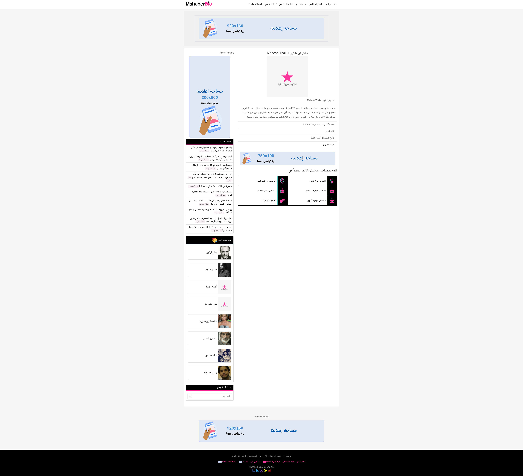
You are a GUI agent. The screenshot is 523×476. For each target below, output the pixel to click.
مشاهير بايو (301, 4)
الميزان (326, 145)
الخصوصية (252, 456)
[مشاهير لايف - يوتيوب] (269, 470)
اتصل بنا (263, 456)
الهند (328, 131)
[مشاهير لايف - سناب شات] (265, 470)
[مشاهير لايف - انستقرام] (261, 470)
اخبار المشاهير (315, 4)
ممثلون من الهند (269, 201)
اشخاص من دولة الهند (266, 181)
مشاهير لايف (330, 4)
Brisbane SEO (229, 462)
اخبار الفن (301, 462)
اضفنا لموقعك (275, 456)
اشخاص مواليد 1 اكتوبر (315, 191)
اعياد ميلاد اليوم (286, 4)
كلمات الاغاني (270, 4)
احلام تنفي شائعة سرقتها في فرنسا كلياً (215, 186)
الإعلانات (287, 456)
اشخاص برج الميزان (317, 181)
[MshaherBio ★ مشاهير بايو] (199, 4)
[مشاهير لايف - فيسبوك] (254, 470)
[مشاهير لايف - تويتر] (257, 470)
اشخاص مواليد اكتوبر (316, 201)
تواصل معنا (233, 31)
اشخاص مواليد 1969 (267, 191)
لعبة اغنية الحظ (255, 4)
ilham (245, 462)
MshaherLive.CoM (258, 467)
